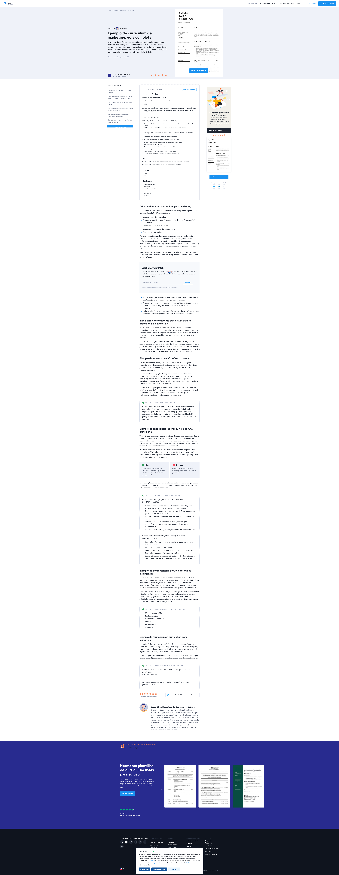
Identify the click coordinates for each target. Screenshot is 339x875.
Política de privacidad (173, 287)
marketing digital (133, 748)
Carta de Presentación (267, 3)
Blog (298, 3)
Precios (188, 846)
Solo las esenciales (159, 869)
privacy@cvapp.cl (160, 863)
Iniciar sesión (312, 3)
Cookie (188, 863)
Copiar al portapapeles (190, 402)
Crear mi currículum (215, 130)
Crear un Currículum (156, 843)
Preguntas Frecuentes (287, 3)
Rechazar (152, 861)
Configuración (174, 869)
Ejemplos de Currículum (154, 846)
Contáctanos (209, 846)
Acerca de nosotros (192, 841)
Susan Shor (123, 28)
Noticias (189, 844)
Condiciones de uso (162, 287)
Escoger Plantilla (127, 793)
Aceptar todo (144, 869)
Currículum (252, 3)
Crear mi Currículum (327, 3)
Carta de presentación (172, 844)
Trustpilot (137, 815)
